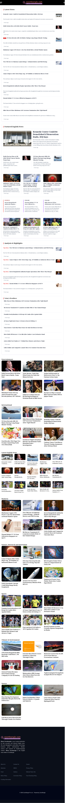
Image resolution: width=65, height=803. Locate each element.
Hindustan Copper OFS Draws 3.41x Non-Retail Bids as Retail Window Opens (25, 50)
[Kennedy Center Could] (59, 17)
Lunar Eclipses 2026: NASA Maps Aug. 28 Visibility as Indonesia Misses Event (25, 74)
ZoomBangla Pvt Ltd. (28, 792)
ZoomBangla (42, 792)
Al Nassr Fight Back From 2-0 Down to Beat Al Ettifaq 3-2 (51, 228)
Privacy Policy (29, 768)
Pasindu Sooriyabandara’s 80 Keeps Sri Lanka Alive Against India (31, 229)
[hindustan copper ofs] (59, 52)
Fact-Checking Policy (31, 775)
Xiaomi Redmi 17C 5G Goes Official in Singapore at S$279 (19, 98)
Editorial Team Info (31, 772)
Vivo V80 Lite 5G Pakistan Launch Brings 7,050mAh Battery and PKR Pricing (25, 62)
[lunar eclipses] (59, 262)
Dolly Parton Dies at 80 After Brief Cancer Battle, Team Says (20, 26)
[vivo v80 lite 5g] (59, 64)
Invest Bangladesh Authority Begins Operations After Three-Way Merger (24, 86)
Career (28, 764)
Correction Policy (17, 775)
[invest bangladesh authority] (59, 274)
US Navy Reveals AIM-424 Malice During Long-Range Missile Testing (27, 38)
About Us (3, 764)
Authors (15, 772)
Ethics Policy (4, 775)
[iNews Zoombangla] (32, 2)
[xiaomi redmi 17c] (59, 287)
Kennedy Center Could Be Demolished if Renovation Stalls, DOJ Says (23, 14)
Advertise (3, 768)
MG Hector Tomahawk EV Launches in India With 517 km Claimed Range (11, 229)
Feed (2, 772)
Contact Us (16, 764)
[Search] (64, 2)
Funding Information (6, 779)
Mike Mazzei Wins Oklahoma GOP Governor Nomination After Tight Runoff (25, 110)
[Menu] (1, 2)
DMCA (15, 768)
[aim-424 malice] (59, 41)
